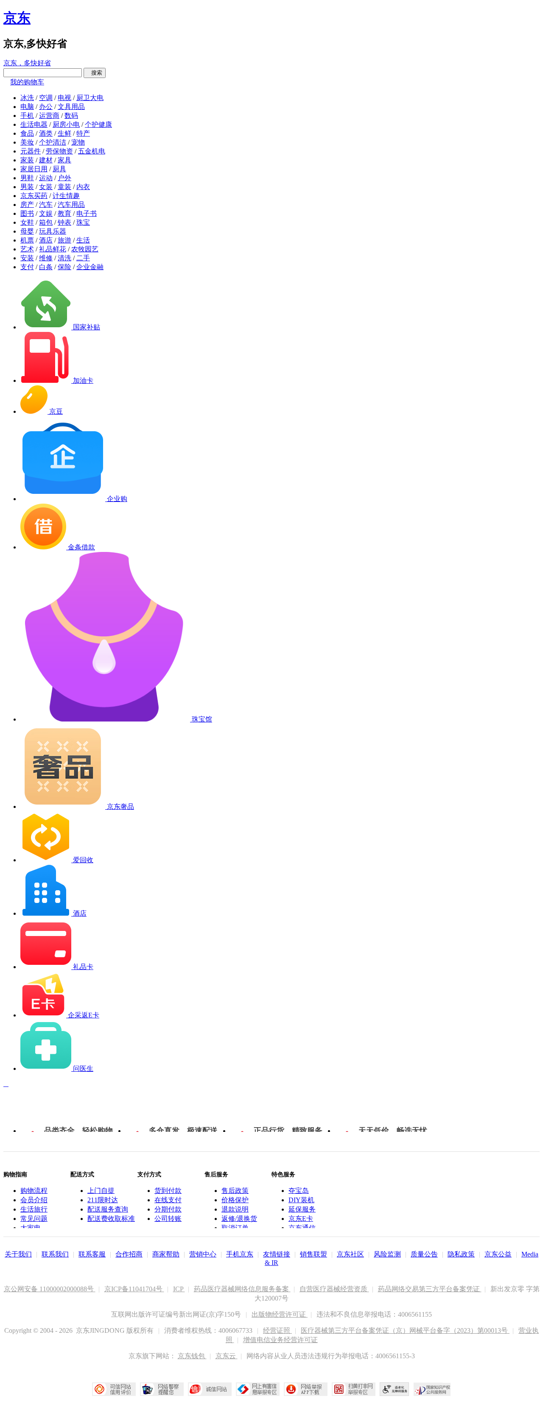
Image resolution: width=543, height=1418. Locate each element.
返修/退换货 (239, 1218)
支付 (27, 266)
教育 (64, 213)
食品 (27, 133)
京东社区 (350, 1254)
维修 (46, 258)
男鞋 (27, 177)
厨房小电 (66, 124)
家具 (64, 160)
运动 (46, 177)
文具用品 (71, 106)
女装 (46, 186)
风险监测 (387, 1254)
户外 (64, 177)
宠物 (78, 142)
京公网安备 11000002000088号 (49, 1289)
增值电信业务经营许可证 (280, 1339)
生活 (83, 240)
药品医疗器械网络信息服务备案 (242, 1289)
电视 (64, 97)
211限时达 (102, 1199)
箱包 (46, 222)
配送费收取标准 (111, 1218)
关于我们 (18, 1254)
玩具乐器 (52, 231)
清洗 (64, 258)
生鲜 (64, 133)
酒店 (46, 240)
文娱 (46, 213)
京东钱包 (192, 1355)
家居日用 (34, 169)
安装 (27, 258)
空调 (46, 97)
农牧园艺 (84, 249)
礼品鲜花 (52, 249)
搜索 (94, 73)
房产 (27, 204)
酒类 (46, 133)
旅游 (64, 240)
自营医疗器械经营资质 (334, 1289)
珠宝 (83, 222)
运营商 (49, 115)
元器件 (30, 151)
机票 (27, 240)
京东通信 (302, 1227)
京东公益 (498, 1254)
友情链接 (276, 1254)
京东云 (227, 1355)
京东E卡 (300, 1218)
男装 (27, 186)
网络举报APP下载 (305, 1389)
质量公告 (424, 1254)
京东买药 (34, 195)
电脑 (27, 106)
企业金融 (90, 266)
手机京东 (239, 1254)
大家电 (30, 1227)
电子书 (86, 213)
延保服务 (302, 1209)
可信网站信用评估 (114, 1389)
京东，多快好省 (27, 63)
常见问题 (34, 1218)
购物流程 (34, 1190)
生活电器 (34, 124)
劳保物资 (59, 151)
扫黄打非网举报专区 (353, 1389)
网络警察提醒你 (162, 1389)
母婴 (27, 231)
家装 (27, 160)
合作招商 (129, 1254)
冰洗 (27, 97)
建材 (46, 160)
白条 (46, 266)
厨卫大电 (90, 97)
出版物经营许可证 (280, 1314)
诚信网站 (210, 1389)
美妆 (27, 142)
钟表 (64, 222)
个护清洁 (52, 142)
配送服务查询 (107, 1209)
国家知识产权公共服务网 (432, 1389)
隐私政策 (461, 1254)
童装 (64, 186)
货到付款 (168, 1190)
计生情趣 (66, 195)
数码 (71, 115)
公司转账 (168, 1218)
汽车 (46, 204)
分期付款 (168, 1209)
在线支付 (168, 1199)
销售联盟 (313, 1254)
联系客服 (92, 1254)
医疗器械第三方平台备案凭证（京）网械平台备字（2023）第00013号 (405, 1330)
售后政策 (235, 1190)
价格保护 (235, 1199)
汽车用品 (71, 204)
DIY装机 (301, 1199)
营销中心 (202, 1254)
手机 (27, 115)
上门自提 (101, 1190)
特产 (83, 133)
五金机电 (91, 151)
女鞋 (27, 222)
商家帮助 (165, 1254)
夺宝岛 (298, 1190)
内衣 (83, 186)
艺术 (27, 249)
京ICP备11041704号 (134, 1289)
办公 (46, 106)
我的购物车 (27, 82)
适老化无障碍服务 (394, 1389)
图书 (27, 213)
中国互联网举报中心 (258, 1389)
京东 (17, 17)
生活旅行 (34, 1209)
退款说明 (235, 1209)
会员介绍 (34, 1199)
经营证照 (277, 1330)
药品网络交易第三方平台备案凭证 (429, 1289)
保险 (64, 266)
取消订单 (235, 1227)
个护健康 (98, 124)
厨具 (59, 169)
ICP (179, 1289)
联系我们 (55, 1254)
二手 (83, 258)
